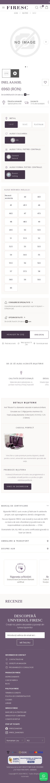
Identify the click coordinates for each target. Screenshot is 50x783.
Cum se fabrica (11, 680)
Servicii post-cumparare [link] (15, 716)
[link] (41, 7)
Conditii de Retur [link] (12, 719)
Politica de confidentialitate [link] (17, 696)
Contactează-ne (16, 659)
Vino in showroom (17, 486)
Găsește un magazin (17, 663)
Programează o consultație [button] (21, 667)
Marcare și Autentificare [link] (15, 712)
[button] (25, 66)
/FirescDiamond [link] (15, 728)
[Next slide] (46, 41)
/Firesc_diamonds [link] (16, 732)
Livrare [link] (8, 703)
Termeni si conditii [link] (13, 693)
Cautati (36, 7)
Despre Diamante (12, 677)
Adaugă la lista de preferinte (45, 82)
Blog (7, 684)
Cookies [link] (8, 700)
